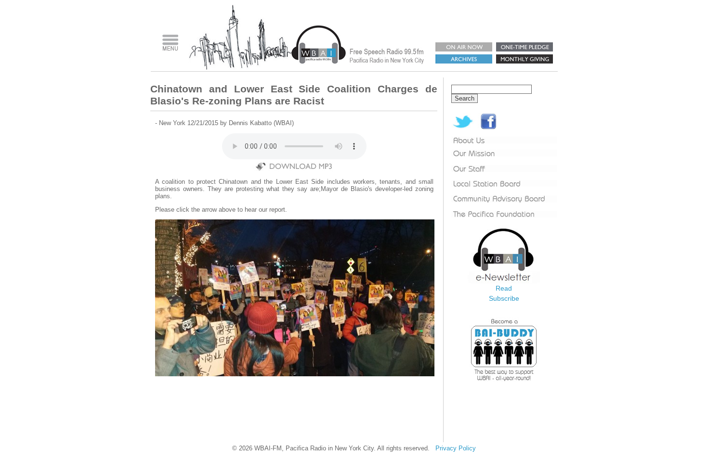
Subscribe (504, 298)
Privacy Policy (455, 448)
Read (504, 288)
